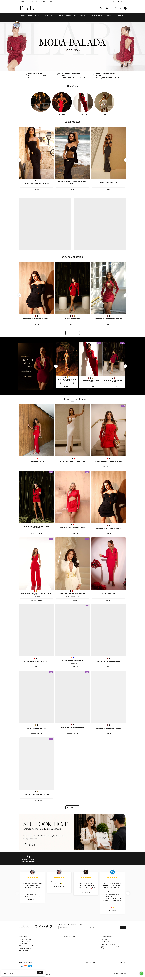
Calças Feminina (48, 15)
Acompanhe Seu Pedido (25, 939)
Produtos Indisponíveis (25, 948)
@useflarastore (28, 861)
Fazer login (119, 8)
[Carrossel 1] (72, 46)
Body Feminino (38, 15)
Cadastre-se (112, 8)
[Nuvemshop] (119, 973)
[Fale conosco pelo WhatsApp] (141, 973)
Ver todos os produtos (72, 333)
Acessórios (29, 15)
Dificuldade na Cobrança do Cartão (28, 946)
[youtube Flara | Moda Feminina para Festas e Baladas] (118, 1)
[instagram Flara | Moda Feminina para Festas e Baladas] (113, 1)
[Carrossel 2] (100, 224)
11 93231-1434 (34, 1)
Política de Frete (23, 952)
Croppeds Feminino (83, 15)
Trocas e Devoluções (24, 955)
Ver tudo (23, 15)
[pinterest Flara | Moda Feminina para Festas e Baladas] (124, 1)
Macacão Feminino (109, 15)
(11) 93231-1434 (107, 939)
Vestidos (65, 19)
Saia (71, 19)
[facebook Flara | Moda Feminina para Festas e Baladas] (116, 1)
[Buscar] (101, 7)
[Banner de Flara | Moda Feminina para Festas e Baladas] (35, 366)
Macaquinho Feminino (97, 15)
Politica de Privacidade (25, 950)
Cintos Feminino (59, 15)
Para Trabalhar (120, 15)
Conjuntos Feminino (71, 15)
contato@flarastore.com (47, 1)
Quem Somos (79, 19)
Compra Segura (23, 943)
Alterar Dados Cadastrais (25, 941)
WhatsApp (24, 1)
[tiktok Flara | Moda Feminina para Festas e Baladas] (121, 1)
